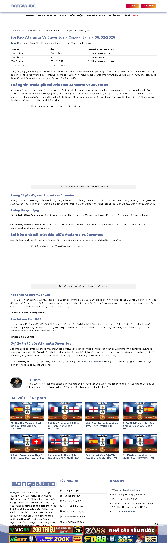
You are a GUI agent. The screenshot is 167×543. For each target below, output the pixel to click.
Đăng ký (63, 15)
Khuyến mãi (113, 15)
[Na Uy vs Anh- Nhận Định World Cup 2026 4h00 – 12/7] (65, 443)
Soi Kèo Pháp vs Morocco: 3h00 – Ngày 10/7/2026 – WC (138, 456)
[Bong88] (23, 5)
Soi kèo (137, 15)
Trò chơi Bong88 (95, 15)
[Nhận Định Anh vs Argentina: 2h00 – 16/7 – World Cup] (102, 411)
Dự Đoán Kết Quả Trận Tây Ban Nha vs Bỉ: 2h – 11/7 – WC (101, 456)
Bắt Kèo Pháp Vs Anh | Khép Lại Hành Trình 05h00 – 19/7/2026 (63, 426)
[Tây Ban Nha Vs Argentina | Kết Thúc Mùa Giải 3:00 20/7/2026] (27, 411)
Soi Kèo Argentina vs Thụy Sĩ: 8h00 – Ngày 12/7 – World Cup (27, 456)
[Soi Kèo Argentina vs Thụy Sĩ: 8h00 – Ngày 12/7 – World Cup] (27, 443)
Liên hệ (126, 15)
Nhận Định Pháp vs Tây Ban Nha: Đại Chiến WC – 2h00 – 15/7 (138, 426)
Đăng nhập (76, 15)
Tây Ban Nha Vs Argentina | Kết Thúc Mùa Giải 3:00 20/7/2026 (25, 426)
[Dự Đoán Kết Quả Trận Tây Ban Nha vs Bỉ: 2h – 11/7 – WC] (102, 443)
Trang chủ (15, 30)
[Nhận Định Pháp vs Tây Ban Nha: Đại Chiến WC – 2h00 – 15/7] (140, 411)
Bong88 (30, 15)
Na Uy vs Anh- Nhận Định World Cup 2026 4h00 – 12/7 (63, 456)
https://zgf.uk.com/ (131, 490)
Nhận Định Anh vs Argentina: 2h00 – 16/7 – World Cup (101, 424)
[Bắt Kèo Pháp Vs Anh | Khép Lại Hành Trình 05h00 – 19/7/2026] (65, 411)
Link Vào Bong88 (46, 15)
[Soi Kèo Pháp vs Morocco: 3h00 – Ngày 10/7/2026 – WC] (140, 443)
